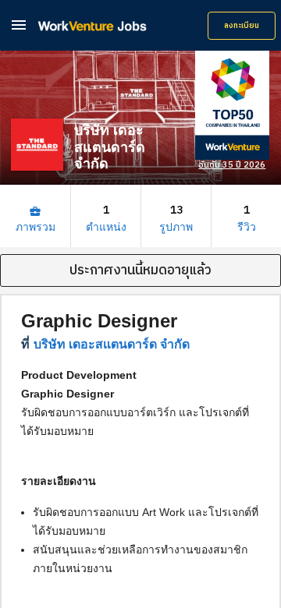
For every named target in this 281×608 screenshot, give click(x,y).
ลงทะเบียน (241, 25)
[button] (18, 24)
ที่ (105, 344)
